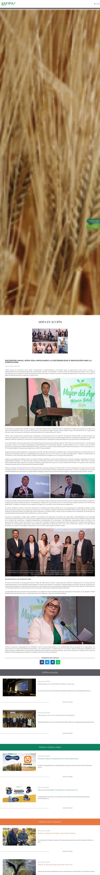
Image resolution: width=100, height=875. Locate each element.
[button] (42, 662)
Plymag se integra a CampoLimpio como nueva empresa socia (58, 758)
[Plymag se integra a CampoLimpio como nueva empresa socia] (19, 762)
